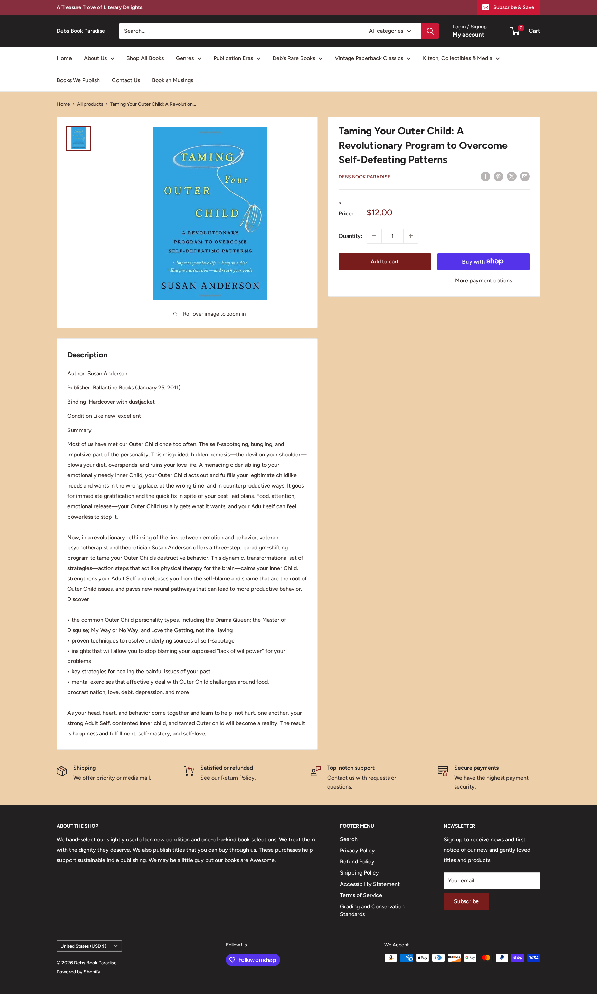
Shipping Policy (359, 872)
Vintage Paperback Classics (369, 58)
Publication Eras (233, 58)
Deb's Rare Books (294, 58)
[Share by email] (525, 176)
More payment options (483, 280)
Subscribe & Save (513, 7)
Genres (185, 58)
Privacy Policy (357, 850)
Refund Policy (357, 861)
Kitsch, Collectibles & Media (457, 58)
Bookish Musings (172, 80)
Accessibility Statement (370, 884)
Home (64, 58)
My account (468, 34)
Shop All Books (145, 58)
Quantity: (350, 235)
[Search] (430, 31)
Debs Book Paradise (364, 177)
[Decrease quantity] (374, 236)
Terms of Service (361, 895)
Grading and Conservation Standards (372, 910)
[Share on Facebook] (485, 176)
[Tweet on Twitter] (512, 176)
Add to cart (385, 261)
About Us (95, 58)
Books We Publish (78, 80)
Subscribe (466, 901)
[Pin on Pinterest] (498, 176)
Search (349, 839)
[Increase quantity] (411, 236)
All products (90, 104)
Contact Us (126, 80)
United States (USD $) (83, 946)
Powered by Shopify (79, 972)
